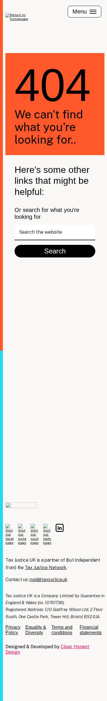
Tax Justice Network (45, 567)
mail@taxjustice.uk (48, 579)
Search (55, 251)
